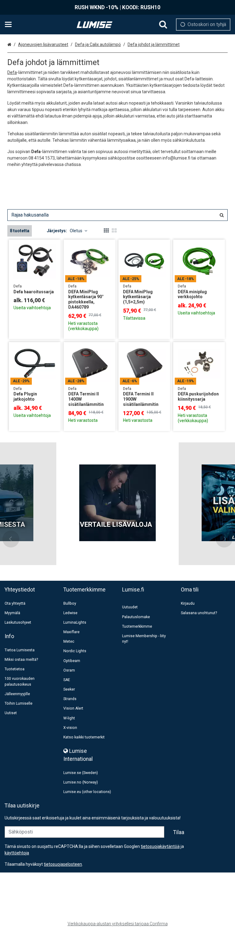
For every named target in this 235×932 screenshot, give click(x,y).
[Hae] (163, 24)
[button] (63, 864)
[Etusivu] (94, 24)
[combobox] (117, 215)
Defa (12, 72)
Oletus (76, 230)
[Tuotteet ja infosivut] (10, 24)
